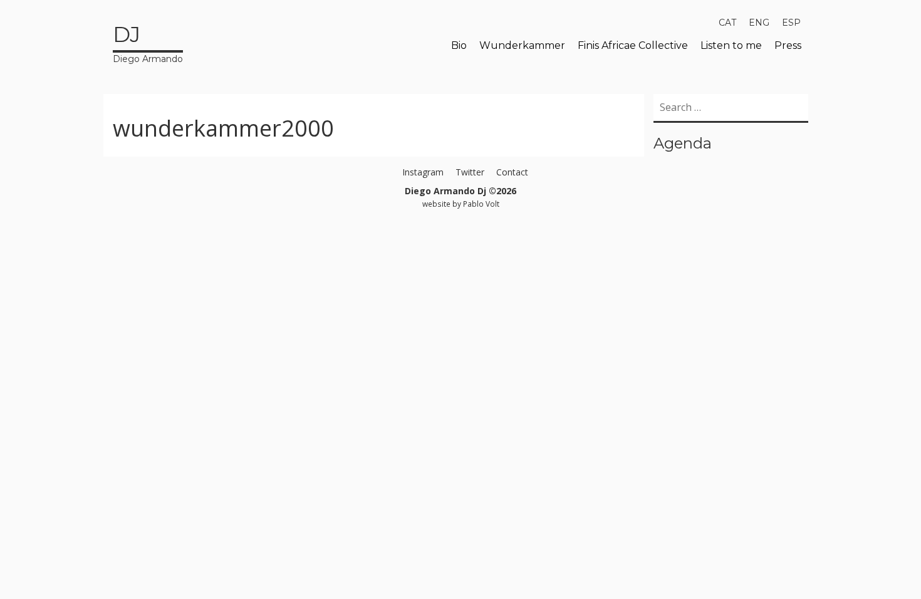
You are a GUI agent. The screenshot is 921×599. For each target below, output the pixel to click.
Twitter (469, 172)
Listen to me (731, 45)
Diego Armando (148, 43)
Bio (459, 45)
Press (787, 45)
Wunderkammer (522, 45)
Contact (512, 172)
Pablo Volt (481, 204)
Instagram (423, 172)
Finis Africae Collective (633, 45)
